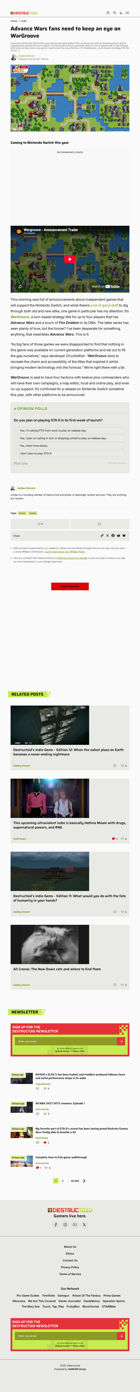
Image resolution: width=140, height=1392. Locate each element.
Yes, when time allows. (34, 445)
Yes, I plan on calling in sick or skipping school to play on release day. (63, 438)
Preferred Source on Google (72, 557)
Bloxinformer (90, 1306)
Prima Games (112, 1295)
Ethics (70, 1253)
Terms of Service (62, 1051)
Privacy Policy (79, 1051)
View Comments (70, 586)
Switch (22, 513)
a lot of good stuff (104, 305)
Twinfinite (48, 1295)
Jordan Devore (26, 55)
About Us (70, 1246)
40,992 (75, 1180)
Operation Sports (114, 1301)
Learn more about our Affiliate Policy (65, 551)
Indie (23, 21)
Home (14, 21)
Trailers (32, 513)
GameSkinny (91, 1301)
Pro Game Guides (28, 1295)
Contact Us (70, 1260)
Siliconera (18, 1301)
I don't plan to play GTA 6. (36, 453)
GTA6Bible (109, 1306)
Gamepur (63, 1295)
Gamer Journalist (69, 1301)
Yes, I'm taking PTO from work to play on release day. (53, 430)
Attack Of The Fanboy (86, 1295)
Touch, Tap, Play (53, 1306)
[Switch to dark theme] (121, 13)
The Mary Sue (31, 1306)
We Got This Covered (42, 1301)
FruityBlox (73, 1306)
